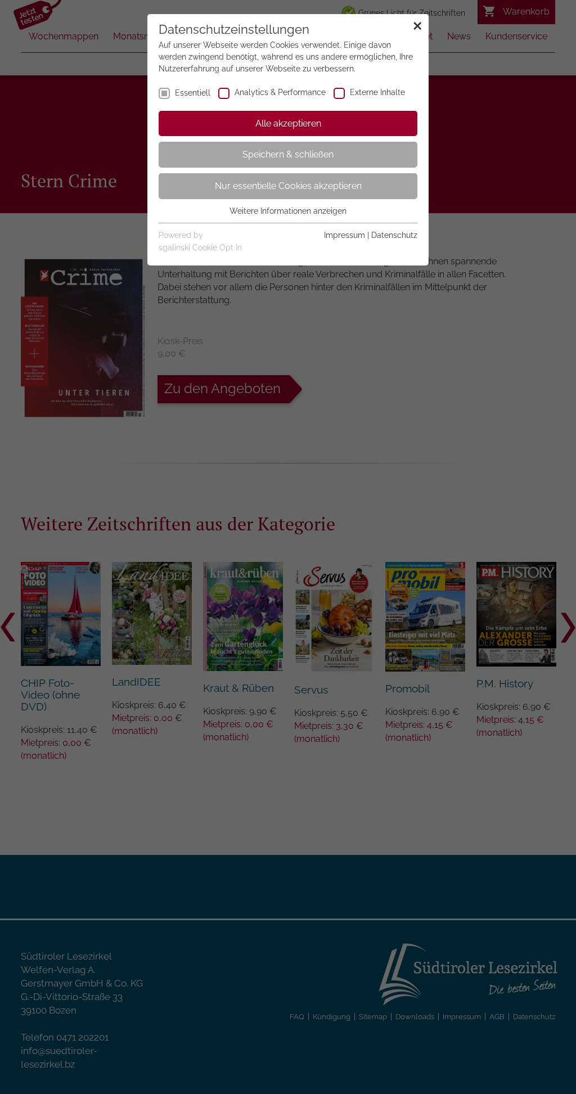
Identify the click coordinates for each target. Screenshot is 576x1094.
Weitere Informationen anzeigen (288, 210)
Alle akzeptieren (288, 123)
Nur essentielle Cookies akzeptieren (288, 186)
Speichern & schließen (288, 154)
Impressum (344, 235)
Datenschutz (394, 235)
